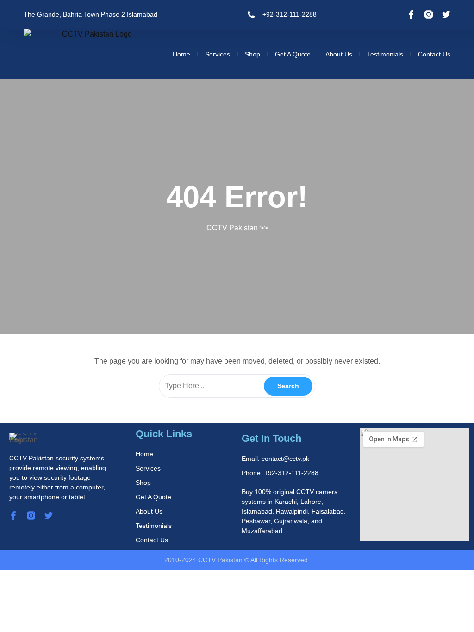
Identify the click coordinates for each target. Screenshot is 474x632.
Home (181, 54)
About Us (338, 54)
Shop (252, 54)
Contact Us (434, 54)
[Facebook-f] (411, 14)
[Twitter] (446, 14)
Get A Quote (293, 54)
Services (217, 54)
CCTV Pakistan (232, 228)
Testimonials (385, 54)
